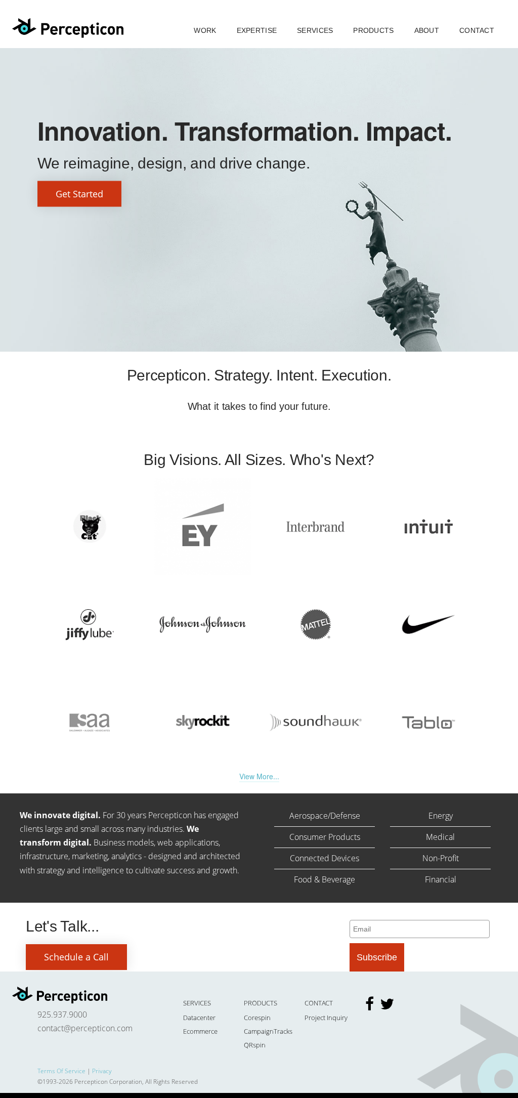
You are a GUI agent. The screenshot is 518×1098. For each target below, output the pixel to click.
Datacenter (199, 1017)
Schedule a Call (76, 957)
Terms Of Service (61, 1071)
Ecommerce (200, 1031)
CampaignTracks (268, 1031)
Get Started (79, 194)
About (426, 30)
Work (205, 30)
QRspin (255, 1044)
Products (373, 30)
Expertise (257, 30)
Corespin (257, 1017)
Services (315, 30)
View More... (259, 776)
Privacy (102, 1071)
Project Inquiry (326, 1017)
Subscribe (377, 957)
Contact (476, 30)
